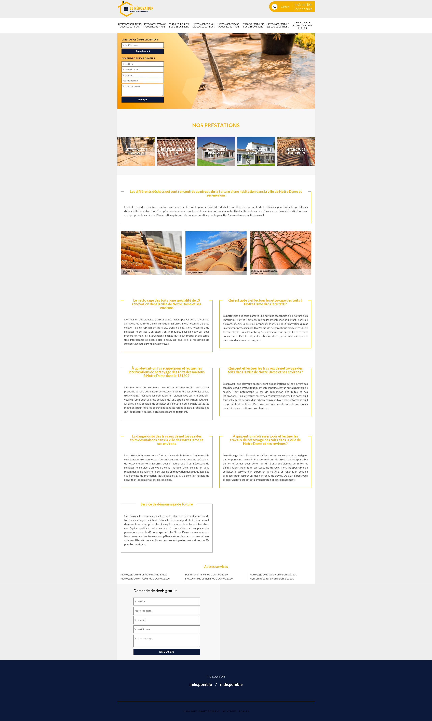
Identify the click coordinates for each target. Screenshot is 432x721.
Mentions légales (236, 711)
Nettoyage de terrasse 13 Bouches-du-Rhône (154, 25)
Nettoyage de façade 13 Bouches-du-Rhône (228, 25)
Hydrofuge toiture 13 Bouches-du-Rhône (253, 25)
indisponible (303, 4)
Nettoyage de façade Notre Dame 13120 (273, 574)
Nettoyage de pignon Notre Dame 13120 (209, 578)
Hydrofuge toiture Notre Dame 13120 (272, 578)
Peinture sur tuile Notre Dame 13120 (206, 574)
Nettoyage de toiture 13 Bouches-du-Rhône (278, 25)
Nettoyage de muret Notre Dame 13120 (144, 574)
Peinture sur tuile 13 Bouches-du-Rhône (179, 25)
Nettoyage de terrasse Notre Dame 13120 (145, 578)
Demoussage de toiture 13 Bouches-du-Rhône (302, 25)
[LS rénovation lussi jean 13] (135, 9)
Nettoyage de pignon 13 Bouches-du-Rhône (203, 25)
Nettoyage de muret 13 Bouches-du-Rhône (129, 25)
